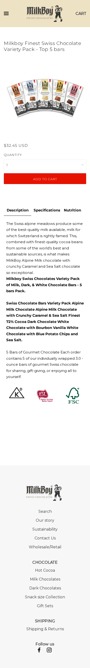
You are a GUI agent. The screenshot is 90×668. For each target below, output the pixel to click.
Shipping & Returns (45, 629)
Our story (45, 520)
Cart (81, 13)
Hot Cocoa (45, 570)
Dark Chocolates (45, 588)
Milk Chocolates (45, 579)
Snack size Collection (45, 597)
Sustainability (45, 529)
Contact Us (45, 538)
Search (45, 511)
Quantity (13, 155)
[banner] (44, 13)
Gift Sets (45, 606)
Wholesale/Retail (45, 547)
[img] (39, 651)
